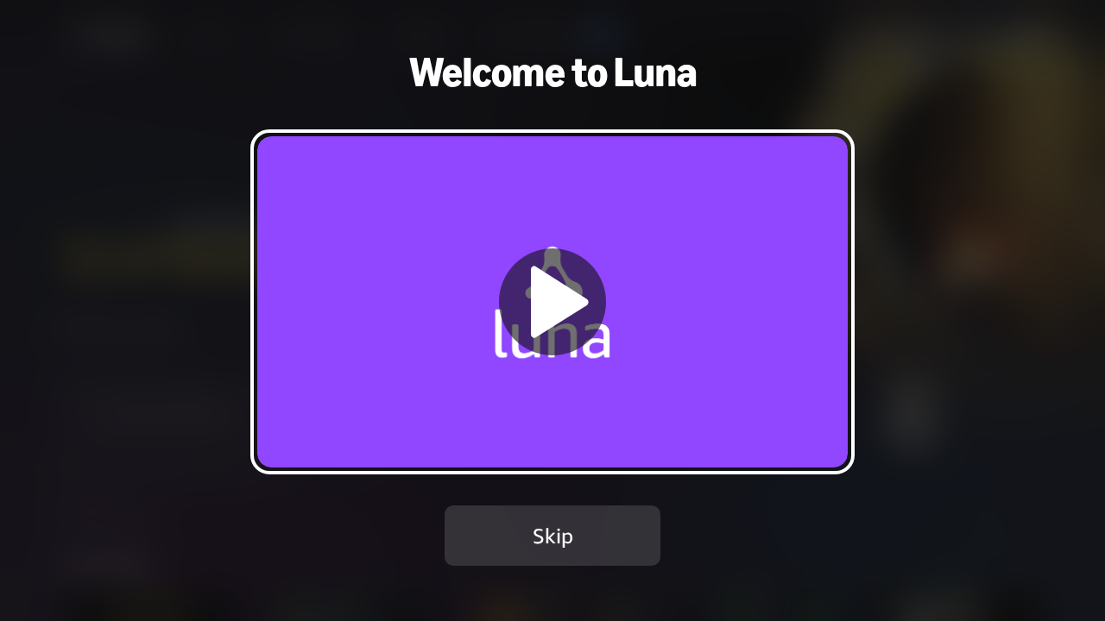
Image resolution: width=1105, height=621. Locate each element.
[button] (552, 301)
